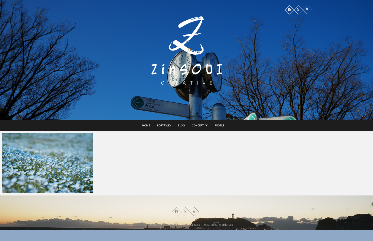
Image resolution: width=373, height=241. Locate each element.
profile (219, 125)
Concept (198, 125)
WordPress (226, 224)
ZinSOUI (156, 224)
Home (146, 125)
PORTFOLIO (164, 125)
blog (181, 125)
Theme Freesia (190, 224)
